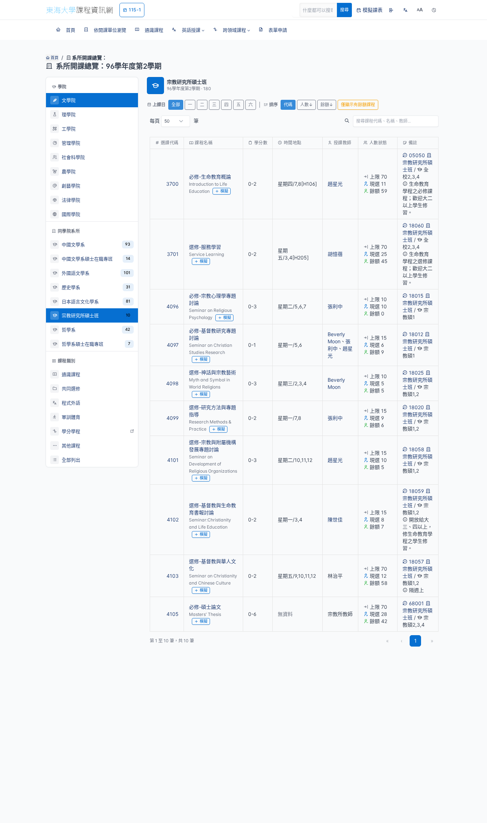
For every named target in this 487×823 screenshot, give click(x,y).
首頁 (54, 57)
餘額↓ (327, 104)
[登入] (391, 10)
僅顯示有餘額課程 (358, 104)
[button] (188, 30)
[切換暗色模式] (434, 10)
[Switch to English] (405, 10)
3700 (172, 184)
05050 (417, 155)
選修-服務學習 (205, 247)
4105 (172, 614)
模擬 (224, 191)
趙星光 (335, 184)
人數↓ (306, 104)
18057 (416, 562)
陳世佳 (335, 519)
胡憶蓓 (335, 254)
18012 (416, 334)
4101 (173, 460)
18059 (416, 491)
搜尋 (344, 9)
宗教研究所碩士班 (417, 166)
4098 (172, 383)
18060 (416, 225)
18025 (416, 373)
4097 (173, 345)
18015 (416, 296)
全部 (175, 104)
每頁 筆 (174, 121)
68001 (416, 603)
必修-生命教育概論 (210, 177)
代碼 (288, 104)
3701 (173, 254)
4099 (172, 418)
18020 (416, 407)
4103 (172, 576)
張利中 (335, 306)
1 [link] (415, 641)
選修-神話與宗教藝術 (212, 372)
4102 (173, 519)
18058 (416, 449)
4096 (172, 306)
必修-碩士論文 (205, 607)
